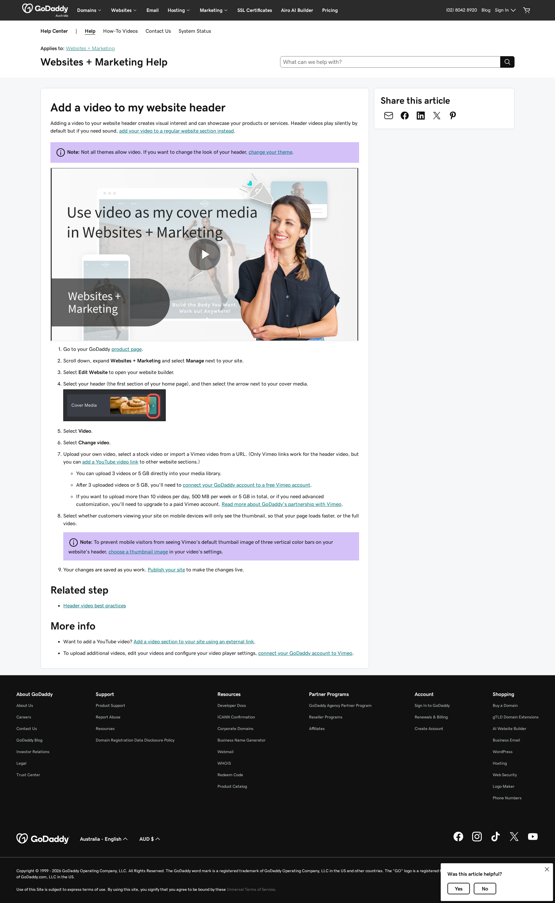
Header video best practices (94, 605)
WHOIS (224, 763)
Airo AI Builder (297, 10)
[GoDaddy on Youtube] (533, 840)
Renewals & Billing (431, 717)
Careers (23, 717)
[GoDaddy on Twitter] (514, 840)
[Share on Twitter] (437, 115)
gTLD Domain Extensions (516, 717)
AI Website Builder (509, 728)
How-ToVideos (120, 30)
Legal (21, 763)
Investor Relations (32, 752)
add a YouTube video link (110, 461)
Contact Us (158, 30)
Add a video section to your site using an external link (194, 641)
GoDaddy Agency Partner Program (340, 705)
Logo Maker (504, 786)
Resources (105, 728)
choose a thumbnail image (138, 551)
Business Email (506, 740)
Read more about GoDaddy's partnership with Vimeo (281, 504)
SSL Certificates (254, 10)
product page (126, 349)
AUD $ (146, 838)
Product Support (110, 705)
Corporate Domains (235, 728)
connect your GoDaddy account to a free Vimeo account (246, 484)
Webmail (225, 752)
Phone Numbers (507, 798)
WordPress (503, 752)
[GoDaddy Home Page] (43, 838)
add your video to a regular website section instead (176, 130)
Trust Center (28, 775)
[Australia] (45, 8)
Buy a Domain (505, 705)
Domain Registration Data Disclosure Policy (135, 740)
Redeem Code (230, 775)
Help (90, 30)
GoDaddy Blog (29, 740)
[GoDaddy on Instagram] (477, 840)
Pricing (330, 10)
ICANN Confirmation (236, 717)
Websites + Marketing (90, 48)
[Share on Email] (389, 115)
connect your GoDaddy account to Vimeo (305, 653)
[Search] (507, 62)
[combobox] (390, 62)
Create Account (429, 728)
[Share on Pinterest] (453, 115)
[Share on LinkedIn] (421, 115)
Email (152, 10)
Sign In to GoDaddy (432, 705)
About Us (24, 705)
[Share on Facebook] (405, 115)
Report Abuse (108, 717)
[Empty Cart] (526, 10)
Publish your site (166, 569)
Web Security (505, 775)
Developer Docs (231, 705)
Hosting (500, 763)
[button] (547, 869)
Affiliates (317, 728)
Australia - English (100, 838)
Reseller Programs (325, 717)
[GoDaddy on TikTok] (495, 840)
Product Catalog (232, 786)
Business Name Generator (241, 740)
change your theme (270, 151)
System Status (195, 30)
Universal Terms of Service (251, 889)
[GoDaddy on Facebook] (458, 840)
